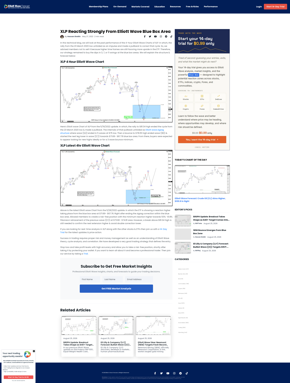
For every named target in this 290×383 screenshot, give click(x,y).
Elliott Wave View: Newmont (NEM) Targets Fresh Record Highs (152, 345)
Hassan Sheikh (74, 36)
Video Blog (182, 332)
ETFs (180, 298)
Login (259, 7)
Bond (180, 279)
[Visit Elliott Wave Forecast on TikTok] (187, 373)
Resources (175, 6)
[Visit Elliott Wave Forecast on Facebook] (155, 373)
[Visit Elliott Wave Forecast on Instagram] (174, 373)
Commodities (183, 283)
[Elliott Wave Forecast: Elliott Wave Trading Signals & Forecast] (25, 6)
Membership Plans (98, 6)
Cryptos (181, 288)
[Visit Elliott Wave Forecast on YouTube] (167, 373)
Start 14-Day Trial (276, 6)
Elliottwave (182, 293)
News (181, 313)
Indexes (181, 308)
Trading (182, 327)
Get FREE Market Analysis (116, 288)
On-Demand (119, 6)
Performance (211, 6)
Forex (181, 303)
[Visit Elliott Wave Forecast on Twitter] (161, 373)
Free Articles (192, 6)
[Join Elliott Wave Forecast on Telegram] (180, 373)
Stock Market (183, 322)
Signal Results (183, 318)
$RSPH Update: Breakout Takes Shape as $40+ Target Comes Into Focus (77, 345)
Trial (86, 253)
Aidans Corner (183, 269)
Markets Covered (140, 7)
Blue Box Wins (183, 274)
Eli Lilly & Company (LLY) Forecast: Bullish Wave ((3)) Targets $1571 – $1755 (115, 345)
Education (159, 7)
